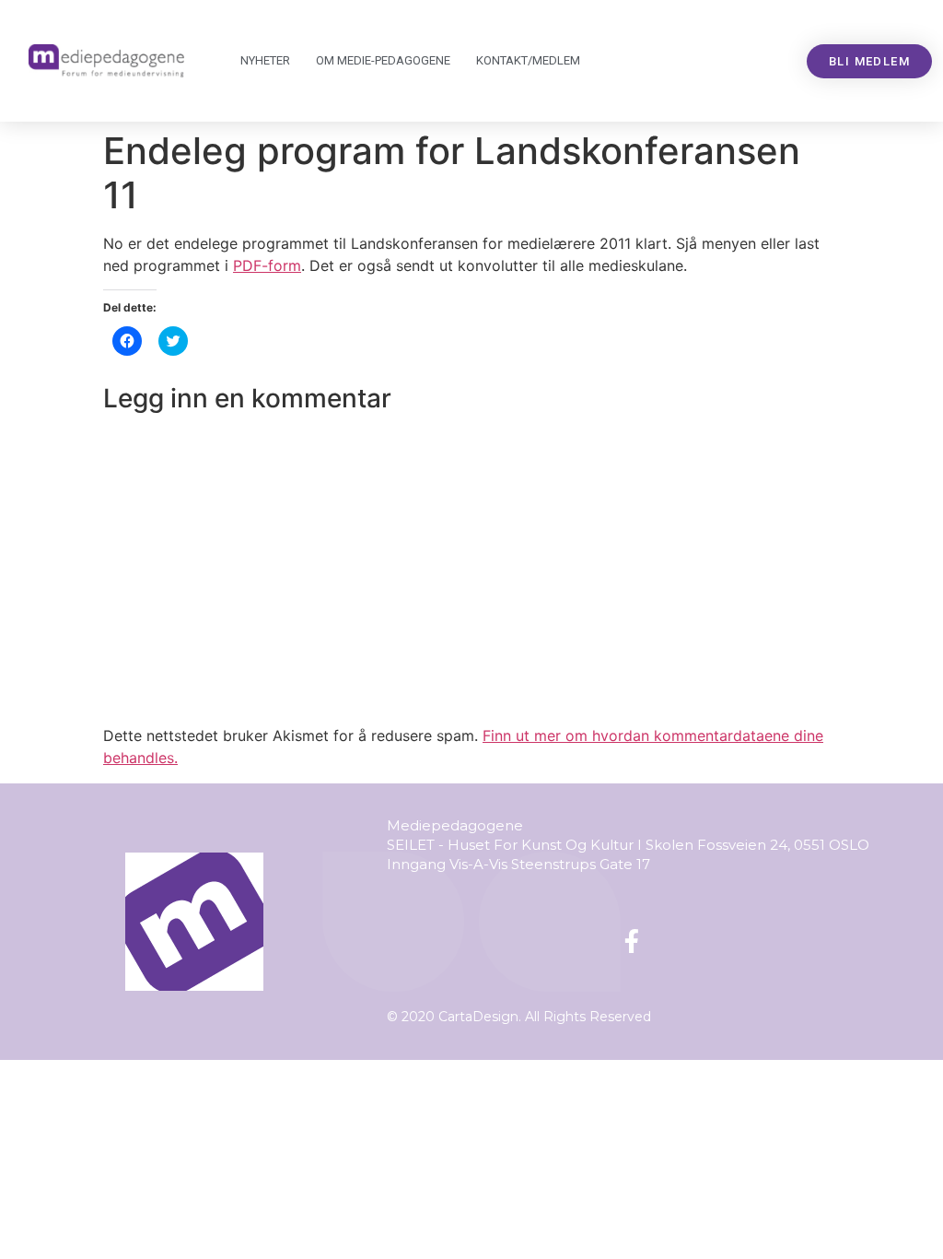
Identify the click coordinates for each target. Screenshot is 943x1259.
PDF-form (267, 265)
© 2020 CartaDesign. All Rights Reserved (519, 1016)
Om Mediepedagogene (383, 60)
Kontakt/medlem (528, 60)
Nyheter (265, 60)
